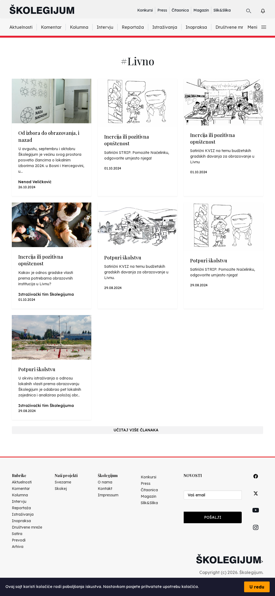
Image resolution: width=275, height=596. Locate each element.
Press (162, 10)
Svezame (63, 482)
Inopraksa (196, 27)
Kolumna (79, 27)
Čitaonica (180, 10)
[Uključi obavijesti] (267, 10)
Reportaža (133, 27)
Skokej (61, 488)
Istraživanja (164, 27)
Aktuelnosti (20, 27)
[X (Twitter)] (255, 499)
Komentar (51, 27)
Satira (17, 533)
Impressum (108, 495)
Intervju (105, 27)
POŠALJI (212, 517)
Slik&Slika (222, 10)
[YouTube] (255, 516)
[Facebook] (255, 482)
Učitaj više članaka (136, 430)
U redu (256, 587)
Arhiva (17, 546)
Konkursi (145, 10)
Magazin (201, 10)
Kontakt (105, 488)
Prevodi (19, 540)
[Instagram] (255, 533)
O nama (105, 482)
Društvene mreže (233, 27)
